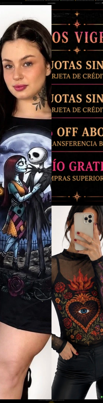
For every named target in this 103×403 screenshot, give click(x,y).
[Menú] (1, 3)
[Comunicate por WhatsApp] (102, 397)
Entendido (51, 401)
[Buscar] (21, 3)
